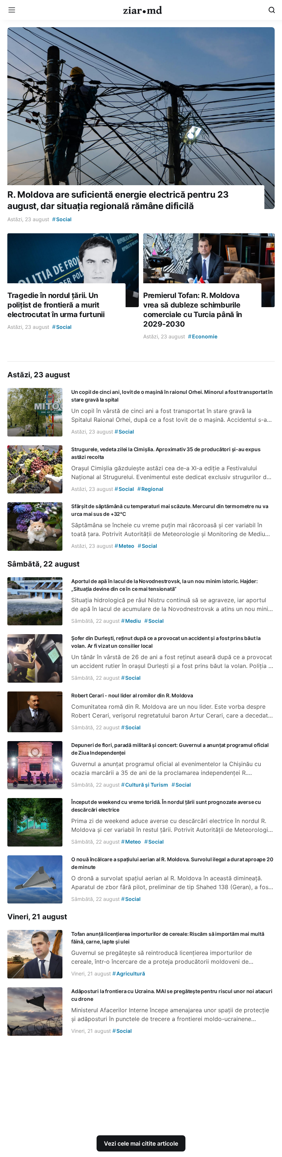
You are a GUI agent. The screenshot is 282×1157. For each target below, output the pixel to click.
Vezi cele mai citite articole (141, 1143)
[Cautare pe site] (271, 10)
